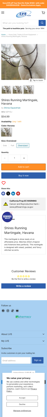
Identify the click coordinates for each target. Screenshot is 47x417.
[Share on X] (8, 193)
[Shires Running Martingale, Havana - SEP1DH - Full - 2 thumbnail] (17, 90)
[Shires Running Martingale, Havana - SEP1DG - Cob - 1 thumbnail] (6, 90)
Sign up (37, 360)
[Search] (42, 23)
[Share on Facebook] (3, 193)
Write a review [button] (23, 286)
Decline (22, 404)
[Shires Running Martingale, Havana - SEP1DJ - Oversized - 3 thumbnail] (29, 90)
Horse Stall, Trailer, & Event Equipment (22, 35)
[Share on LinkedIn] (13, 193)
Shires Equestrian (12, 108)
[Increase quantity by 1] (24, 158)
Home (3, 35)
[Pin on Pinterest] (18, 193)
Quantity (5, 152)
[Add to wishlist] (3, 183)
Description (9, 219)
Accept (22, 398)
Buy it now (24, 175)
